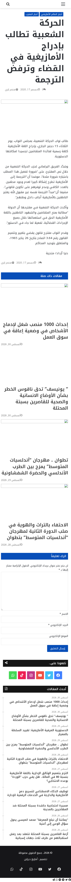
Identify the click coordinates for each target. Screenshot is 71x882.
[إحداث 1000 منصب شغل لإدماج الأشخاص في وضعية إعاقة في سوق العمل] (34, 302)
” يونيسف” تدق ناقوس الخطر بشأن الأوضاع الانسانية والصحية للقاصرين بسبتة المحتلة (36, 399)
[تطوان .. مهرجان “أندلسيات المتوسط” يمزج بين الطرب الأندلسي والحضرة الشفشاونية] (34, 438)
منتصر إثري (10, 89)
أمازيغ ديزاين (30, 859)
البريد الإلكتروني (58, 624)
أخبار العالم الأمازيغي (51, 14)
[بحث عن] (8, 5)
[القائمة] (63, 5)
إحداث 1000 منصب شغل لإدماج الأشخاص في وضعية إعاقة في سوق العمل (35, 330)
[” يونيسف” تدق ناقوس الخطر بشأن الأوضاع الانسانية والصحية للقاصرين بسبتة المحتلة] (34, 367)
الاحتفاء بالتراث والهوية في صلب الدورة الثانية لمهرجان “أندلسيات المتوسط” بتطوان (37, 531)
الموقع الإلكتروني (58, 636)
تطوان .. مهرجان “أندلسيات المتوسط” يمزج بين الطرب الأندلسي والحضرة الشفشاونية (35, 466)
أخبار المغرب (32, 14)
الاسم (64, 613)
